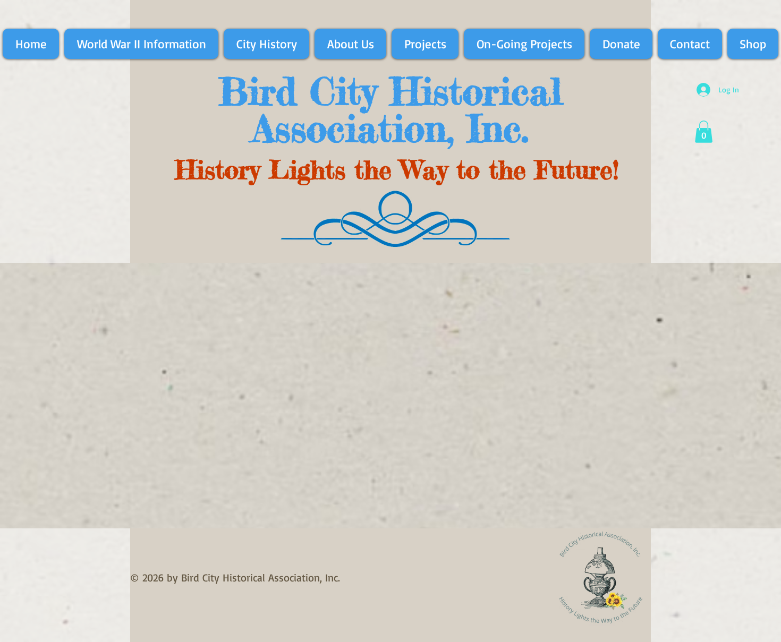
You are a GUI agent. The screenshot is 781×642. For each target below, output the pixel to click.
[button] (703, 132)
